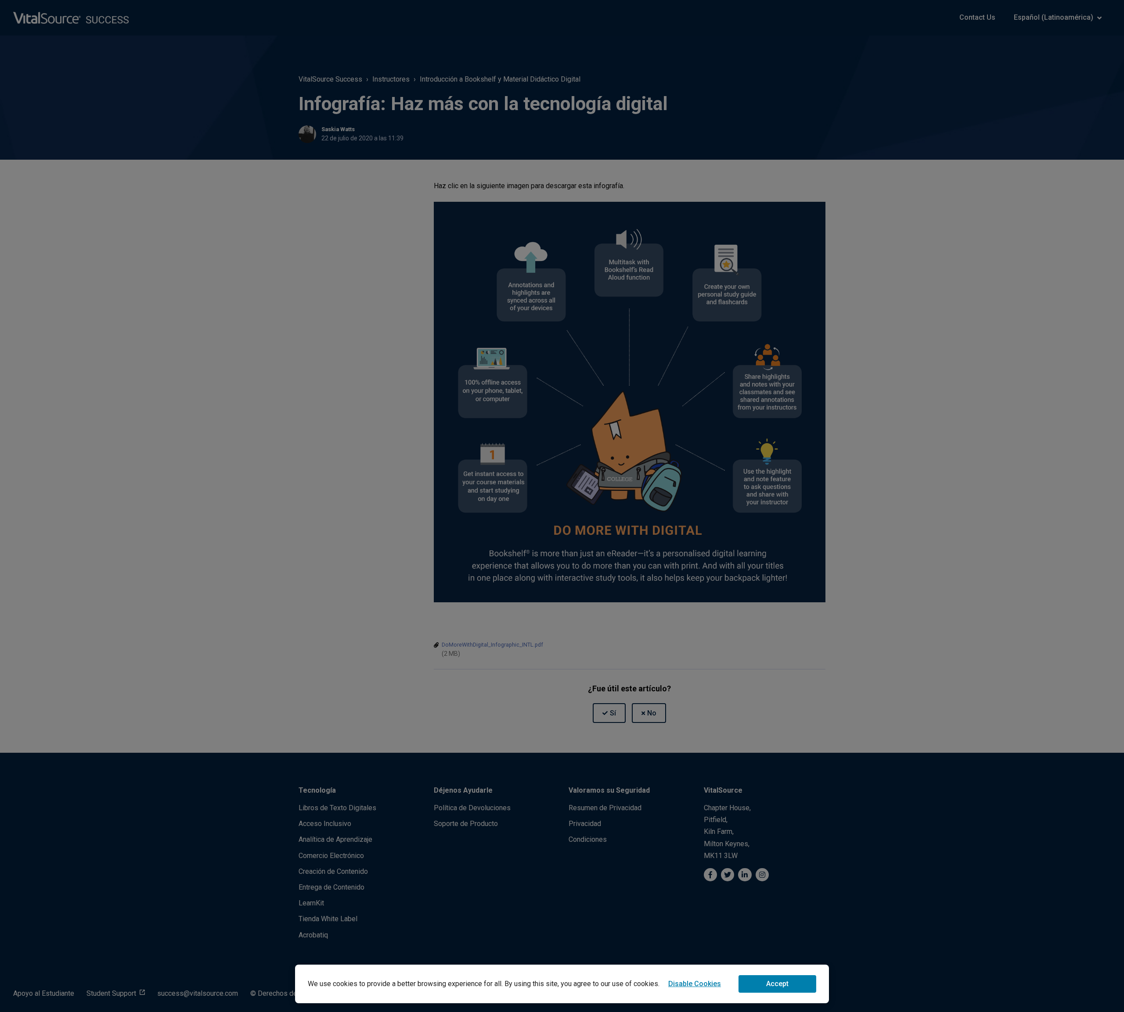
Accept (777, 984)
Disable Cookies (694, 984)
